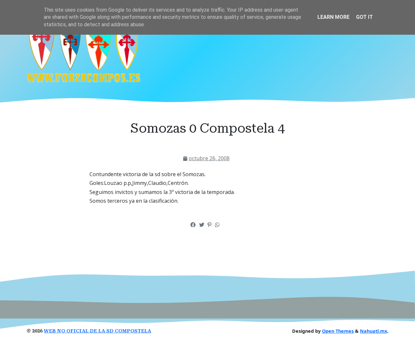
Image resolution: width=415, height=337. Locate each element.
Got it (364, 17)
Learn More (333, 17)
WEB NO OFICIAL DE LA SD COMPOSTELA (97, 331)
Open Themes (338, 331)
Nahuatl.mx (373, 331)
